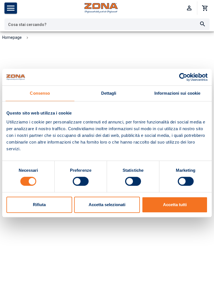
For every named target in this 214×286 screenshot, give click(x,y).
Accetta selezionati (107, 204)
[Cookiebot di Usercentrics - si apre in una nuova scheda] (183, 77)
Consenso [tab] (40, 93)
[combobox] (107, 24)
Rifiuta (39, 204)
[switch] (81, 181)
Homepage (12, 37)
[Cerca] (202, 24)
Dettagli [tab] (108, 93)
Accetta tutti (175, 204)
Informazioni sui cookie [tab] (177, 93)
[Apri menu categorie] (10, 8)
